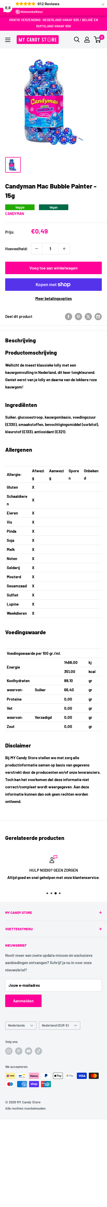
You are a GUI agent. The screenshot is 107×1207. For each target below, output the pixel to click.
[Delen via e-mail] (98, 316)
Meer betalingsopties (53, 298)
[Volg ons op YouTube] (28, 1051)
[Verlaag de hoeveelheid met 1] (36, 248)
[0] (97, 39)
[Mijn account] (87, 39)
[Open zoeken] (77, 39)
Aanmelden (23, 1000)
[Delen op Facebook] (68, 316)
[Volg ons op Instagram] (8, 1051)
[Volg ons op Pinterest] (18, 1051)
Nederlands (16, 1025)
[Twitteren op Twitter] (88, 316)
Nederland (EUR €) (55, 1025)
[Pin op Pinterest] (78, 316)
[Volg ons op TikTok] (38, 1051)
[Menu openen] (7, 40)
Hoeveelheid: (16, 248)
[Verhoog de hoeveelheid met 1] (64, 248)
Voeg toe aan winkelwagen (53, 267)
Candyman (14, 213)
